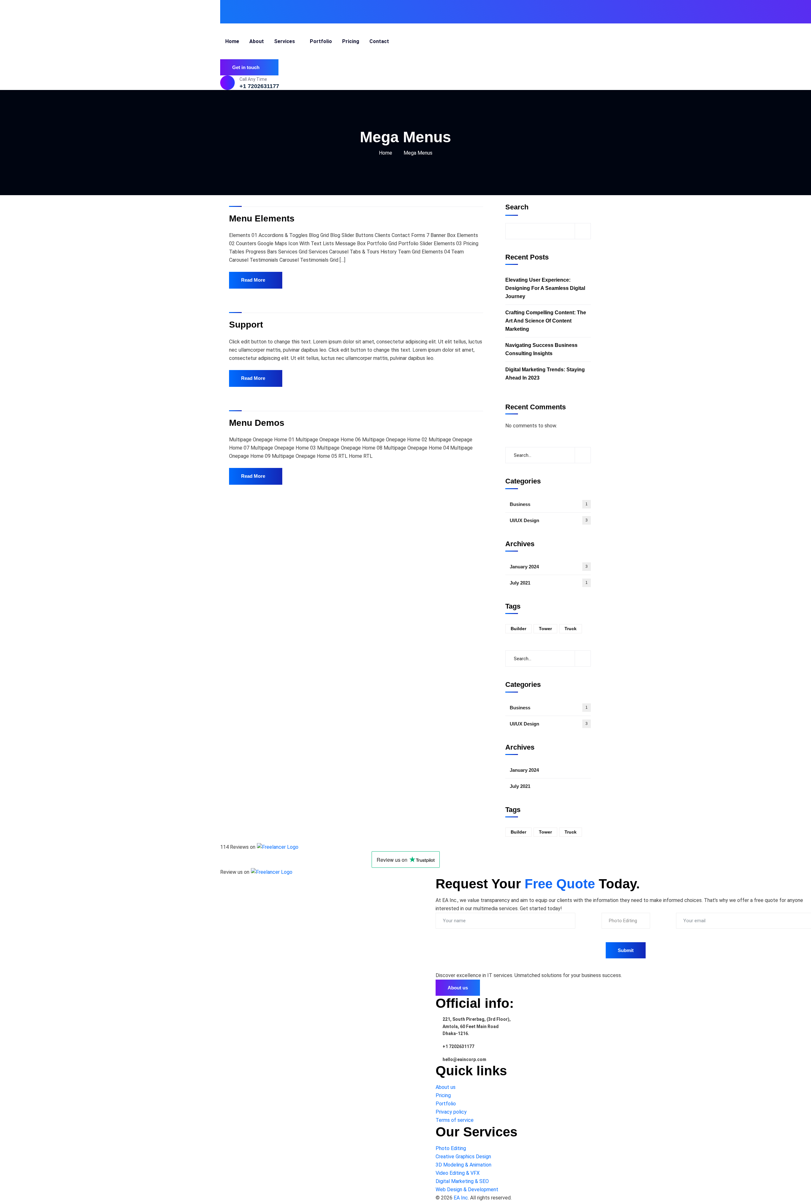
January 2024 (549, 566)
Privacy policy (451, 1112)
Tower (545, 628)
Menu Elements (262, 218)
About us (446, 1087)
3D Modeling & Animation (463, 1165)
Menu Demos (256, 423)
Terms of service (455, 1120)
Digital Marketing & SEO (462, 1181)
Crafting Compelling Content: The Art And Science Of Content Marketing (545, 321)
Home (385, 153)
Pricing (443, 1095)
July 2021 (549, 582)
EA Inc (461, 1198)
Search (516, 207)
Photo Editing (451, 1148)
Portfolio (446, 1104)
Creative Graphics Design (463, 1157)
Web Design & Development (467, 1189)
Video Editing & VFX (458, 1173)
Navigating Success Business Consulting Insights (541, 349)
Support (246, 324)
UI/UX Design (549, 520)
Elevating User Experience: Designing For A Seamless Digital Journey (545, 288)
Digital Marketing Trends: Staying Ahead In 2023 (545, 373)
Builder (518, 628)
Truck (571, 628)
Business (549, 504)
